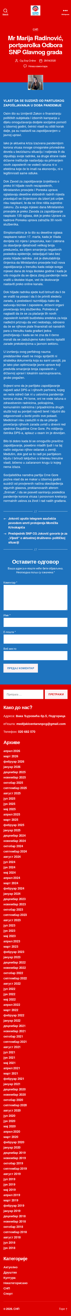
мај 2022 (9, 999)
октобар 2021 (13, 1036)
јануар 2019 (12, 1211)
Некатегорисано (15, 1283)
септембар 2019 (15, 1168)
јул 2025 (9, 798)
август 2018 (12, 1237)
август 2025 (12, 793)
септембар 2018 (15, 1232)
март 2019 (10, 1200)
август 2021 (12, 1047)
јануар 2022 (12, 1020)
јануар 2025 (12, 830)
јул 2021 (9, 1052)
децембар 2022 (14, 962)
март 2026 (10, 756)
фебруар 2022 (13, 1015)
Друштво (10, 1272)
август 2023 (12, 920)
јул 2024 (9, 862)
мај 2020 (9, 1126)
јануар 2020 (12, 1147)
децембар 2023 (14, 899)
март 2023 (10, 946)
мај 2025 (9, 809)
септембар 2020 (15, 1105)
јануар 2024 (12, 893)
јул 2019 (9, 1179)
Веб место (9, 648)
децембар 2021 (14, 1026)
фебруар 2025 (13, 825)
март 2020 (10, 1137)
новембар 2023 (14, 904)
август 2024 (12, 856)
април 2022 (11, 1004)
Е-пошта (9, 632)
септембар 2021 (15, 1041)
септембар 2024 (15, 851)
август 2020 (12, 1110)
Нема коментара (37, 66)
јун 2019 (9, 1184)
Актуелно (10, 1267)
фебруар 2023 (13, 952)
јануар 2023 (12, 957)
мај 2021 (9, 1063)
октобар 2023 (13, 909)
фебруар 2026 (13, 761)
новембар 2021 (14, 1031)
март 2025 (10, 819)
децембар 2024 (14, 835)
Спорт (8, 1293)
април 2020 (11, 1131)
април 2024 (11, 878)
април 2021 (11, 1068)
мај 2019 (9, 1189)
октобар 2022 (13, 973)
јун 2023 (9, 930)
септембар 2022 (15, 978)
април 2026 (11, 751)
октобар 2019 (13, 1163)
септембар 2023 (15, 915)
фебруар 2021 (13, 1078)
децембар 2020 (14, 1089)
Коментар (10, 582)
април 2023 (11, 941)
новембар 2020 (14, 1094)
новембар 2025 (14, 777)
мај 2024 (9, 872)
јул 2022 (9, 989)
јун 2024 (9, 867)
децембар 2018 (14, 1216)
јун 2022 (9, 994)
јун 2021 (9, 1057)
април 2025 (11, 814)
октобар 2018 (13, 1226)
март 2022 (10, 1010)
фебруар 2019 (13, 1205)
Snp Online (30, 60)
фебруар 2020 (13, 1142)
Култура (9, 1277)
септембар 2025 (15, 788)
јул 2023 (9, 925)
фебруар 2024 (13, 888)
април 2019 (11, 1195)
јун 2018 (9, 1248)
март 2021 (10, 1073)
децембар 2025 (14, 772)
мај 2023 (9, 936)
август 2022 (12, 983)
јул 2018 (9, 1242)
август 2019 (12, 1174)
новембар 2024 (14, 841)
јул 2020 (9, 1115)
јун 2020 (9, 1121)
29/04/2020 (50, 60)
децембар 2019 (14, 1152)
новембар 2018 (14, 1221)
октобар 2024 (13, 846)
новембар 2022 (14, 967)
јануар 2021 (12, 1084)
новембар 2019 (14, 1158)
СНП (35, 29)
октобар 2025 (13, 782)
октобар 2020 (13, 1100)
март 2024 (10, 883)
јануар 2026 (12, 766)
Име (7, 615)
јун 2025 (9, 804)
